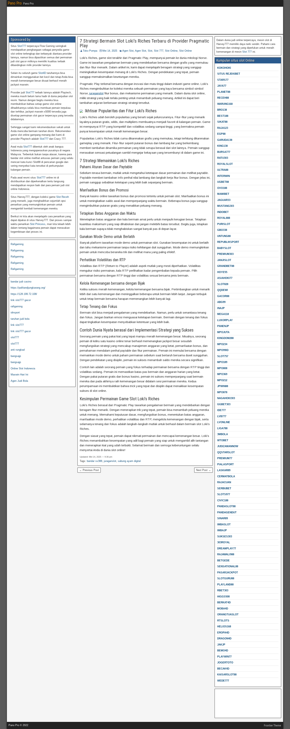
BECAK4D (223, 668)
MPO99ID (222, 350)
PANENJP (223, 326)
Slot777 (21, 46)
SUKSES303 (224, 536)
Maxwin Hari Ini (19, 374)
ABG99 (221, 302)
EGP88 (221, 133)
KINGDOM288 (225, 338)
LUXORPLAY (225, 320)
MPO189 (222, 362)
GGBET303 (223, 404)
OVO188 (222, 188)
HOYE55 (222, 272)
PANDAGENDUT (227, 512)
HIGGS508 (223, 596)
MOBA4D (222, 608)
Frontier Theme (272, 725)
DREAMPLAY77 (226, 548)
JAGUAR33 (223, 200)
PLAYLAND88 (225, 584)
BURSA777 (223, 151)
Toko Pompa (90, 50)
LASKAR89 (223, 470)
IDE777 (221, 410)
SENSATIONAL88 (227, 566)
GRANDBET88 (225, 266)
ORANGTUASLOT (228, 614)
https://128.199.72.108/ (24, 294)
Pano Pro (15, 3)
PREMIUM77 (224, 458)
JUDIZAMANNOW (227, 446)
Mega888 (221, 693)
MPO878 (222, 392)
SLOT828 (222, 284)
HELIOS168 (224, 626)
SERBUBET (224, 488)
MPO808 (222, 368)
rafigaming (16, 306)
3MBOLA (222, 434)
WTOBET (222, 440)
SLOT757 (222, 356)
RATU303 (222, 157)
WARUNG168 (225, 103)
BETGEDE (223, 560)
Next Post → (203, 470)
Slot (150, 50)
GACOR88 (223, 296)
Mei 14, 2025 (109, 50)
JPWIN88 (222, 386)
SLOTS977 (223, 494)
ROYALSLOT (225, 164)
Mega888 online (225, 705)
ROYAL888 (223, 217)
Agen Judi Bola (19, 380)
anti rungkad (18, 349)
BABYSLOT (224, 248)
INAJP (221, 308)
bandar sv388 (94, 461)
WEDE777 (223, 680)
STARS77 (222, 79)
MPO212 (222, 380)
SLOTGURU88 (225, 578)
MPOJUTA (223, 332)
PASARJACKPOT (227, 572)
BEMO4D (222, 650)
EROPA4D (223, 632)
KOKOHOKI (224, 67)
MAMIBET (223, 193)
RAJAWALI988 (225, 554)
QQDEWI (222, 290)
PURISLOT (223, 224)
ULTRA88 (222, 169)
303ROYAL (223, 542)
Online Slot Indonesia (23, 368)
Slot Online (171, 50)
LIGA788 (222, 428)
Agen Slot (128, 50)
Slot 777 (158, 50)
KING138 (222, 145)
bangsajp (16, 356)
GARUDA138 (224, 139)
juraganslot (96, 93)
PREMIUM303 (225, 254)
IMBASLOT (224, 524)
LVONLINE (223, 422)
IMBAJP (222, 530)
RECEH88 (223, 97)
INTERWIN (223, 176)
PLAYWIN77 (224, 656)
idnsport (15, 312)
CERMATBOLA (226, 476)
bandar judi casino (21, 281)
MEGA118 (223, 314)
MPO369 (222, 374)
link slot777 (17, 324)
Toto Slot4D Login (226, 699)
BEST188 (222, 115)
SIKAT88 (222, 121)
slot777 (15, 337)
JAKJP (221, 644)
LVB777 (221, 416)
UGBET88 (223, 181)
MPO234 (222, 344)
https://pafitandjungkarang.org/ (28, 287)
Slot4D (42, 73)
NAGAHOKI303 (226, 398)
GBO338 (222, 229)
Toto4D (220, 711)
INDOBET (223, 212)
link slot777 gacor (21, 300)
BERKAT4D (224, 602)
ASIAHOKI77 (224, 278)
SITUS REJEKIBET (228, 73)
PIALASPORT (225, 464)
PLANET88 (223, 91)
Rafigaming (17, 244)
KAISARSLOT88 (227, 674)
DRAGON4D (224, 638)
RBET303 (222, 590)
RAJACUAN (224, 482)
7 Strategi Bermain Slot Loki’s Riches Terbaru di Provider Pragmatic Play (144, 43)
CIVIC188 (222, 500)
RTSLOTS (223, 620)
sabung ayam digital (129, 461)
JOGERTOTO (225, 662)
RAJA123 (222, 127)
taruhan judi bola (20, 318)
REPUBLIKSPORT (228, 242)
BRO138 (222, 109)
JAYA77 (221, 85)
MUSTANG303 (225, 205)
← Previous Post (89, 470)
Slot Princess (37, 224)
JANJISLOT (224, 260)
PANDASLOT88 (226, 506)
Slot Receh (62, 196)
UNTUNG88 (224, 236)
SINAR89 (222, 518)
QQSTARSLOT (226, 452)
